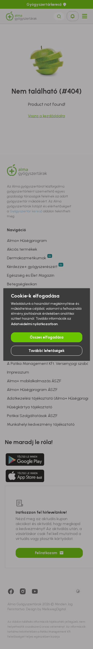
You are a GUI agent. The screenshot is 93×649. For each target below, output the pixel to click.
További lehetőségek (46, 350)
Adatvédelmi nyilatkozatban (34, 324)
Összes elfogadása (46, 337)
